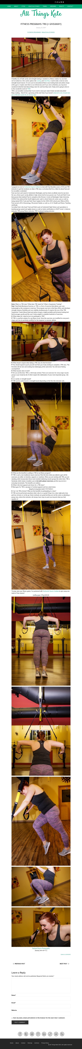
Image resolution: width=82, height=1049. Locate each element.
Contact (70, 6)
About (16, 6)
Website (14, 1010)
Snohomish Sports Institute (32, 187)
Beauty (61, 6)
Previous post (20, 964)
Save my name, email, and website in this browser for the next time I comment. (39, 1018)
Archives (36, 1043)
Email (14, 1003)
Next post (63, 964)
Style (23, 6)
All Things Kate (54, 1044)
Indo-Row (47, 81)
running (39, 81)
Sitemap (30, 1043)
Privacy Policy (45, 1043)
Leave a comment (65, 954)
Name (14, 995)
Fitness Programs (34, 32)
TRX (29, 89)
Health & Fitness (33, 6)
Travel (45, 6)
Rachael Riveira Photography (41, 948)
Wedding (53, 6)
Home (9, 6)
